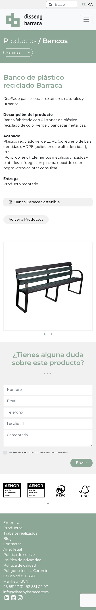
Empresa (11, 523)
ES (83, 5)
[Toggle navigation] (86, 19)
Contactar (12, 544)
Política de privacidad (22, 560)
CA (90, 5)
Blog (7, 539)
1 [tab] (44, 334)
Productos (12, 528)
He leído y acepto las (38, 452)
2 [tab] (51, 334)
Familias (13, 52)
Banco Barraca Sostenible (37, 202)
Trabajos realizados (20, 533)
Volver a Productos (26, 219)
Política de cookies (19, 555)
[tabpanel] (48, 286)
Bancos (55, 41)
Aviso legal (12, 549)
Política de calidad (19, 565)
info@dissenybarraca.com (26, 592)
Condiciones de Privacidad (51, 452)
